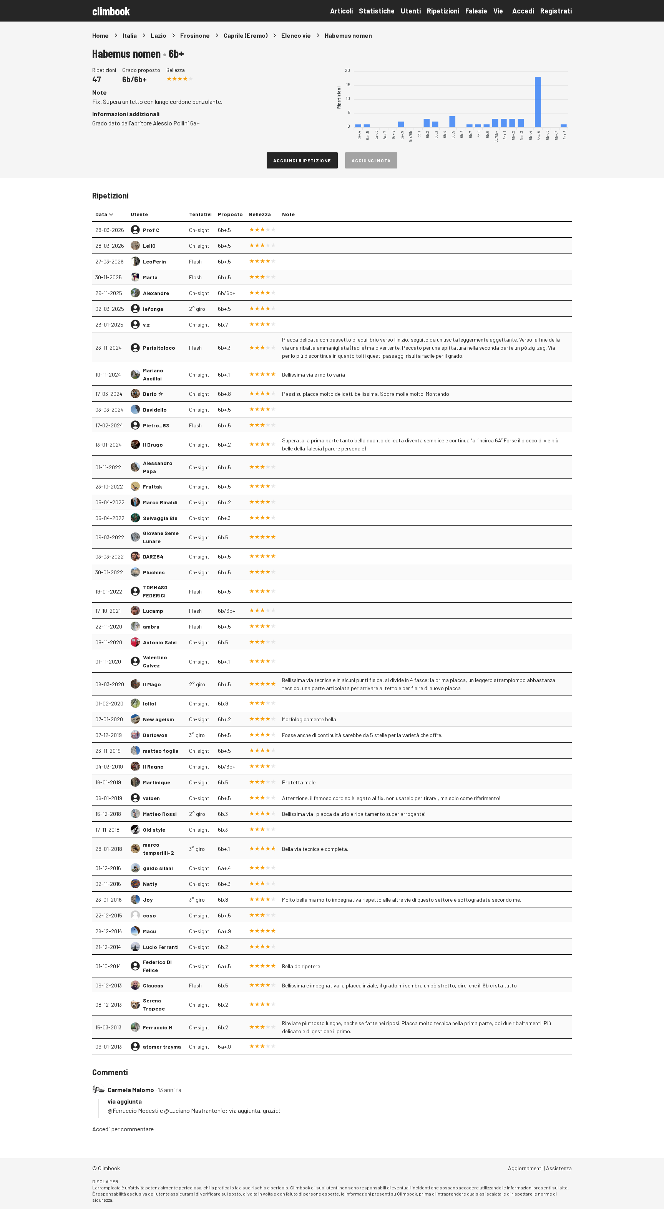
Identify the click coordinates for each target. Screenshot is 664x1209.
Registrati (556, 11)
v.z (146, 324)
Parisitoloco (159, 347)
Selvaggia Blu (160, 518)
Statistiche (377, 11)
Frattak (152, 486)
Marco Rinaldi (160, 502)
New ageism (158, 719)
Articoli (341, 11)
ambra (151, 626)
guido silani (158, 868)
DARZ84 (153, 556)
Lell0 (149, 245)
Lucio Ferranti (161, 947)
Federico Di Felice (157, 966)
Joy (148, 899)
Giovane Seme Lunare (161, 537)
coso (149, 915)
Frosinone (195, 35)
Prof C (151, 230)
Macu (149, 931)
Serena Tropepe (154, 1004)
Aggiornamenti (525, 1168)
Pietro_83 (156, 425)
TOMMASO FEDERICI (155, 591)
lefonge (153, 308)
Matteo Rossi (160, 813)
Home (100, 35)
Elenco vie (296, 35)
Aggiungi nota (371, 160)
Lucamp (153, 610)
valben (151, 798)
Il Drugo (153, 444)
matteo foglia (161, 750)
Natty (150, 883)
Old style (154, 829)
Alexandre (156, 293)
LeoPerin (154, 261)
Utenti (411, 11)
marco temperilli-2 (158, 848)
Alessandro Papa (158, 467)
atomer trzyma (162, 1046)
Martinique (156, 782)
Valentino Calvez (155, 661)
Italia (130, 35)
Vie (498, 11)
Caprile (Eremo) (245, 35)
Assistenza (559, 1168)
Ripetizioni (443, 11)
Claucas (153, 985)
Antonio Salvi (160, 642)
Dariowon (155, 735)
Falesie (476, 11)
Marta (150, 277)
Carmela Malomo (131, 1089)
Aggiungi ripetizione (302, 160)
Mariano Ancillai (153, 374)
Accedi (523, 11)
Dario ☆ (153, 393)
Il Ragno (153, 766)
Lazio (158, 35)
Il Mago (152, 684)
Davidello (155, 409)
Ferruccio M (158, 1027)
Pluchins (154, 572)
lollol (149, 703)
